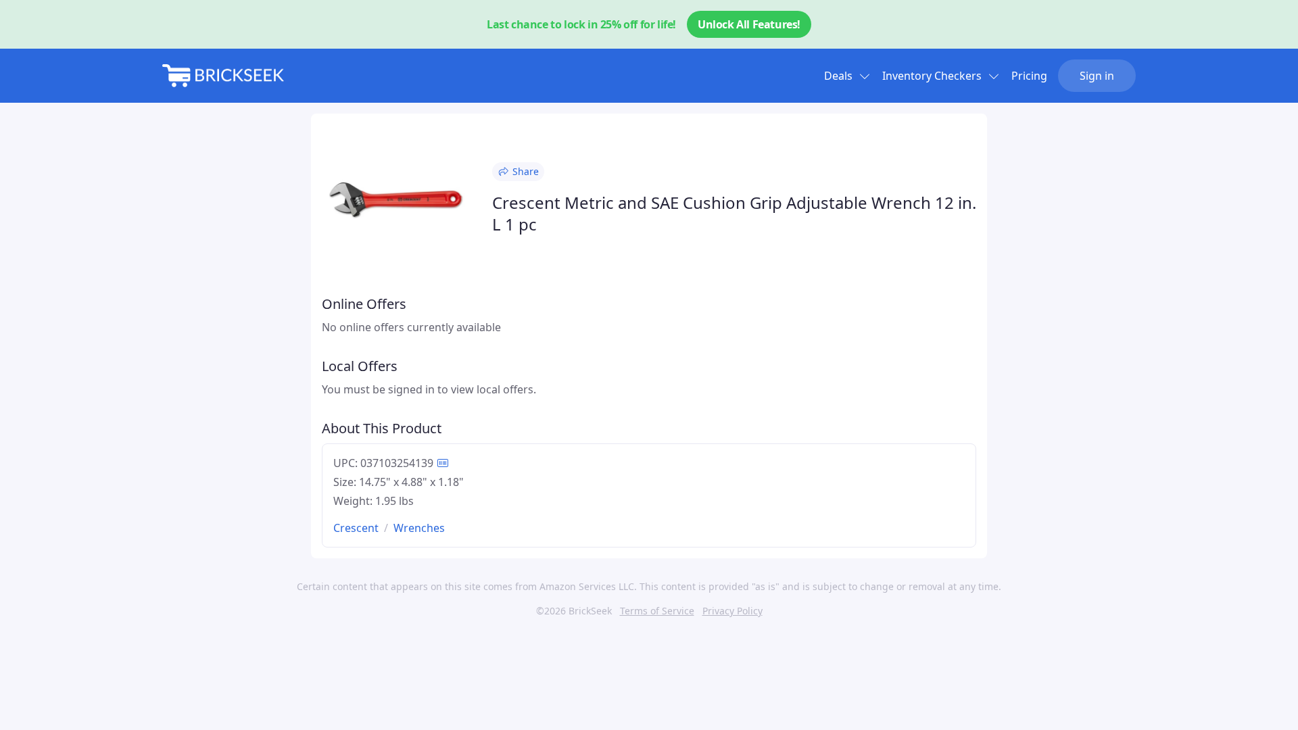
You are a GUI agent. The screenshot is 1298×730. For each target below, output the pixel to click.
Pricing (1029, 75)
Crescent (356, 527)
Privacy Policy (732, 610)
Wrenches (419, 527)
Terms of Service (657, 610)
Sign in (1097, 75)
